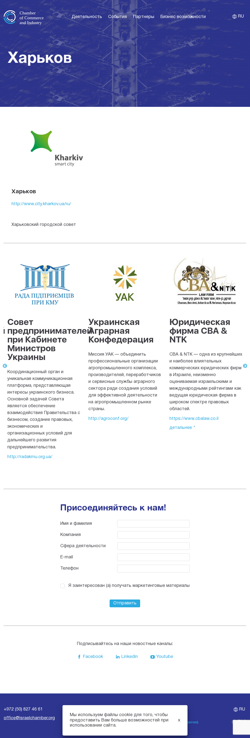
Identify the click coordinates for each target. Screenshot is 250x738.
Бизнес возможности (183, 17)
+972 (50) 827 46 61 (23, 709)
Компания (70, 535)
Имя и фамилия (76, 524)
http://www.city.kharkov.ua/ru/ (41, 204)
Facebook (93, 657)
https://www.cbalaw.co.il (194, 419)
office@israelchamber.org (29, 718)
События (117, 17)
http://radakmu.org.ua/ (29, 457)
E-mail (66, 557)
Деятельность (87, 17)
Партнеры (143, 17)
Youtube (164, 657)
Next (245, 366)
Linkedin (129, 657)
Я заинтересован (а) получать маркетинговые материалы (129, 586)
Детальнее (180, 428)
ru (241, 16)
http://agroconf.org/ (108, 419)
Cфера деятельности (83, 546)
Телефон (69, 568)
